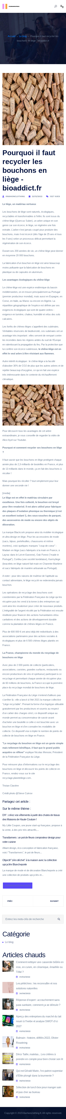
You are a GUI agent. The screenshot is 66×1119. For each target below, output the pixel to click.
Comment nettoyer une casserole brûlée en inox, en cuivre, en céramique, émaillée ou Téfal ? (40, 967)
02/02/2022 (24, 1064)
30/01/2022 (24, 1010)
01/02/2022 (24, 977)
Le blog (23, 36)
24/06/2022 (24, 993)
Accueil (11, 36)
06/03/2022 (24, 1081)
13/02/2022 (24, 1097)
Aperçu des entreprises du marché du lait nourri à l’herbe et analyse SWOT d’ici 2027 (38, 1021)
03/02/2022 (24, 1031)
